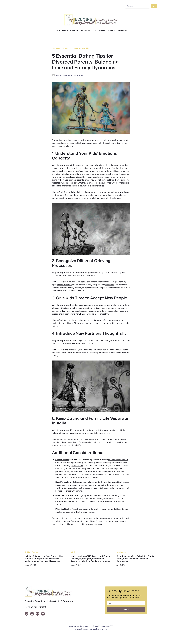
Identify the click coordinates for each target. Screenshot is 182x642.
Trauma (35, 552)
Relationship (83, 48)
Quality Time (70, 509)
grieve (126, 179)
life (90, 430)
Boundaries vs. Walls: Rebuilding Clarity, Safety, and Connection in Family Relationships (135, 558)
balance (84, 143)
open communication (118, 459)
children (118, 143)
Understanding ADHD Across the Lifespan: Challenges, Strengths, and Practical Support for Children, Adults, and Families (91, 558)
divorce (95, 168)
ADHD (73, 552)
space (83, 281)
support (77, 198)
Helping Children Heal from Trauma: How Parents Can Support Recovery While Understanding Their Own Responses (44, 558)
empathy (120, 518)
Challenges (56, 48)
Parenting (74, 48)
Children (65, 48)
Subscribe (126, 609)
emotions (109, 284)
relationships (65, 185)
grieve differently (95, 272)
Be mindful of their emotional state (79, 192)
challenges (119, 140)
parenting (76, 518)
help (67, 146)
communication (64, 284)
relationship (113, 165)
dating (69, 140)
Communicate (62, 459)
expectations (77, 465)
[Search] (154, 6)
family (83, 275)
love (87, 174)
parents (123, 474)
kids (95, 488)
